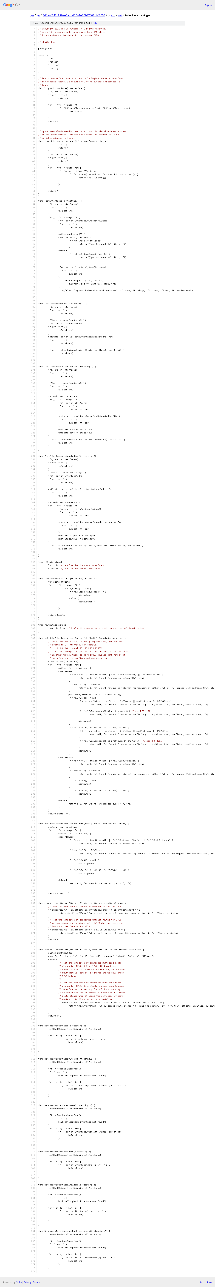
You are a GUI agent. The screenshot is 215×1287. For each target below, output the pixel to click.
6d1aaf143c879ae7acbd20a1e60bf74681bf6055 (74, 15)
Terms (36, 1282)
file (94, 23)
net (120, 15)
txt (202, 1282)
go (32, 15)
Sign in (208, 4)
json (209, 1282)
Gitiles (19, 1282)
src (113, 15)
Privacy (27, 1282)
